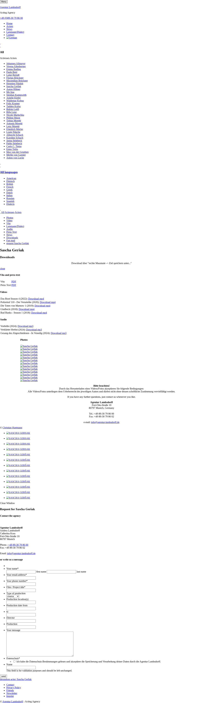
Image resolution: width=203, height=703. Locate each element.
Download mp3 (25, 326)
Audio (9, 229)
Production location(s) (17, 599)
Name (9, 664)
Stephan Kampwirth (16, 95)
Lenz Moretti (12, 126)
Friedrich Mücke (14, 129)
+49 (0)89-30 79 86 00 (11, 18)
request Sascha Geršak (17, 243)
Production (11, 624)
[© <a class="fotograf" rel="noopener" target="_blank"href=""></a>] (18, 433)
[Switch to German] (11, 37)
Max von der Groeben (17, 152)
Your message (13, 630)
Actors (9, 26)
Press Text (11, 232)
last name (81, 571)
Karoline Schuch (14, 137)
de (1, 679)
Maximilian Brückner (17, 80)
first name (41, 571)
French (9, 187)
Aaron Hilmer (13, 89)
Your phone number (17, 581)
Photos (9, 217)
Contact (10, 34)
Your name (12, 568)
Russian (10, 198)
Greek (9, 189)
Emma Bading (13, 69)
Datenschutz (13, 658)
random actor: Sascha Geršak (17, 679)
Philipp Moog (13, 117)
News (9, 29)
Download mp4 (36, 298)
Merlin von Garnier (16, 155)
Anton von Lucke (15, 157)
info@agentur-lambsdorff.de (105, 422)
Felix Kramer (13, 103)
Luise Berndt (12, 75)
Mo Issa (10, 92)
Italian (9, 195)
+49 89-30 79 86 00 (18, 544)
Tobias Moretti (13, 120)
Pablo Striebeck (14, 143)
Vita (8, 223)
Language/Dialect (15, 32)
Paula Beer (11, 72)
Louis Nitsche (13, 132)
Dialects (10, 204)
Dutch (9, 192)
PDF (13, 281)
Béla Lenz (11, 112)
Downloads (12, 237)
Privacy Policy (13, 687)
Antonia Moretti (14, 123)
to (7, 611)
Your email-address (16, 574)
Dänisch (10, 181)
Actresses (9, 212)
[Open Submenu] (0, 43)
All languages (9, 172)
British (9, 184)
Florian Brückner (14, 77)
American (11, 178)
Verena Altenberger (16, 66)
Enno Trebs (12, 149)
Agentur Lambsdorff (10, 7)
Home (9, 23)
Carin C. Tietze (14, 146)
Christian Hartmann (12, 427)
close (2, 268)
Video (9, 220)
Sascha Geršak (13, 86)
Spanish (10, 201)
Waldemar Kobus (15, 100)
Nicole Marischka (15, 115)
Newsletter (11, 693)
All (2, 212)
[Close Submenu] (0, 46)
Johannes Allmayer (15, 63)
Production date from (16, 605)
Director (10, 617)
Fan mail (10, 240)
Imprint (10, 696)
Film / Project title (15, 587)
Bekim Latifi (12, 109)
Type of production (16, 593)
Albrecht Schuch (14, 135)
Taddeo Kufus (13, 106)
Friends (10, 690)
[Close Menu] (0, 166)
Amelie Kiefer (13, 97)
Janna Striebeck (14, 140)
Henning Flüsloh (14, 83)
